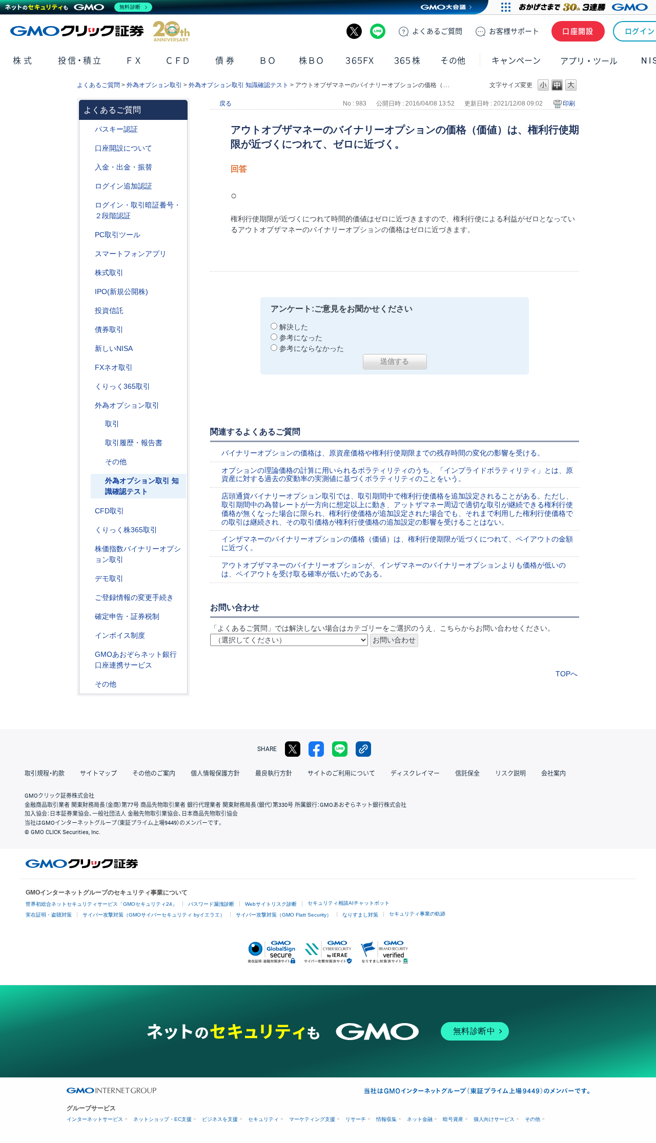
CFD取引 (109, 511)
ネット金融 (420, 1119)
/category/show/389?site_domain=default (87, 329)
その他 (116, 462)
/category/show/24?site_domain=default (87, 367)
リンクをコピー (363, 749)
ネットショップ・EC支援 (162, 1119)
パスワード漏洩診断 (211, 904)
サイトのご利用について (341, 773)
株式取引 (109, 272)
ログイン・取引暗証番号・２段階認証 (138, 210)
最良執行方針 (273, 773)
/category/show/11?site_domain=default (87, 511)
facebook (316, 749)
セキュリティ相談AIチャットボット (348, 903)
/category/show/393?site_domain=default (87, 348)
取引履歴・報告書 (133, 443)
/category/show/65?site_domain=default (87, 405)
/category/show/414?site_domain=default (87, 129)
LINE (377, 31)
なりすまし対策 (360, 915)
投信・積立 (80, 61)
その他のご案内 (153, 773)
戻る (225, 103)
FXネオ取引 (114, 367)
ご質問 (437, 31)
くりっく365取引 (122, 386)
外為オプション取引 (154, 85)
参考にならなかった (311, 348)
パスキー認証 (116, 129)
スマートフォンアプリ (131, 254)
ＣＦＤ (178, 61)
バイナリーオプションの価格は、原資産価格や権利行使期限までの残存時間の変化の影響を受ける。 (382, 453)
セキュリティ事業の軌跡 (417, 914)
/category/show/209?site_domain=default (87, 578)
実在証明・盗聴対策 (49, 915)
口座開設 (578, 31)
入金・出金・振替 (123, 167)
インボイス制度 (120, 635)
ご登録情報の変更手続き (134, 597)
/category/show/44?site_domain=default (87, 684)
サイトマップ (98, 773)
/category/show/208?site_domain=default (87, 253)
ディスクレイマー (415, 773)
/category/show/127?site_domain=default (87, 616)
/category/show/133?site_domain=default (87, 549)
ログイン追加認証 (123, 186)
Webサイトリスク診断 (271, 904)
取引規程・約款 (45, 773)
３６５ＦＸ (359, 61)
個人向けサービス (494, 1119)
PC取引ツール (117, 235)
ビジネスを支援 (220, 1119)
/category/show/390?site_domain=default (87, 635)
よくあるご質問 (98, 85)
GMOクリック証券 (100, 31)
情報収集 (386, 1119)
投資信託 (109, 310)
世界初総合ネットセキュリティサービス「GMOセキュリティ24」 (101, 904)
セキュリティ (263, 1119)
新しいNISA (114, 348)
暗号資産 (453, 1119)
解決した (293, 327)
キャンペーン (516, 61)
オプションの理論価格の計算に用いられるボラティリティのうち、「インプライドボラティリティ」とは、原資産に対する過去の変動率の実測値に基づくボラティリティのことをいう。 (397, 474)
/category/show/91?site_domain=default (87, 148)
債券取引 (109, 329)
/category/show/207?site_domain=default (87, 235)
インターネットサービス (95, 1119)
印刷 (569, 103)
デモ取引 (109, 578)
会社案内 (553, 773)
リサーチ (355, 1119)
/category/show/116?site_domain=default (87, 310)
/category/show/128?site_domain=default (87, 654)
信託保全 (467, 773)
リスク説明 (510, 773)
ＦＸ (133, 61)
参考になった (300, 338)
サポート (514, 31)
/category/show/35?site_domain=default (87, 386)
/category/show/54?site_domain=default (87, 205)
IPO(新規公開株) (121, 291)
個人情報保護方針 (215, 773)
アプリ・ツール (589, 60)
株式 (23, 61)
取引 (112, 424)
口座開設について (123, 148)
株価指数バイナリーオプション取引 (138, 554)
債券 (225, 61)
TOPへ (567, 674)
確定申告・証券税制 (127, 616)
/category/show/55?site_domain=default (87, 167)
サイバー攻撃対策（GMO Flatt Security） (284, 915)
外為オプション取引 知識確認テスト (239, 85)
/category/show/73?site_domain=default (87, 291)
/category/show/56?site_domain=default (87, 597)
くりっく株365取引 (126, 530)
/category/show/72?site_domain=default (87, 272)
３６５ (407, 61)
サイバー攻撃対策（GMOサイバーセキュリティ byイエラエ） (154, 915)
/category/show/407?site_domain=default (87, 530)
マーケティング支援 (312, 1119)
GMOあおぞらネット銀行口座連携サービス (136, 659)
